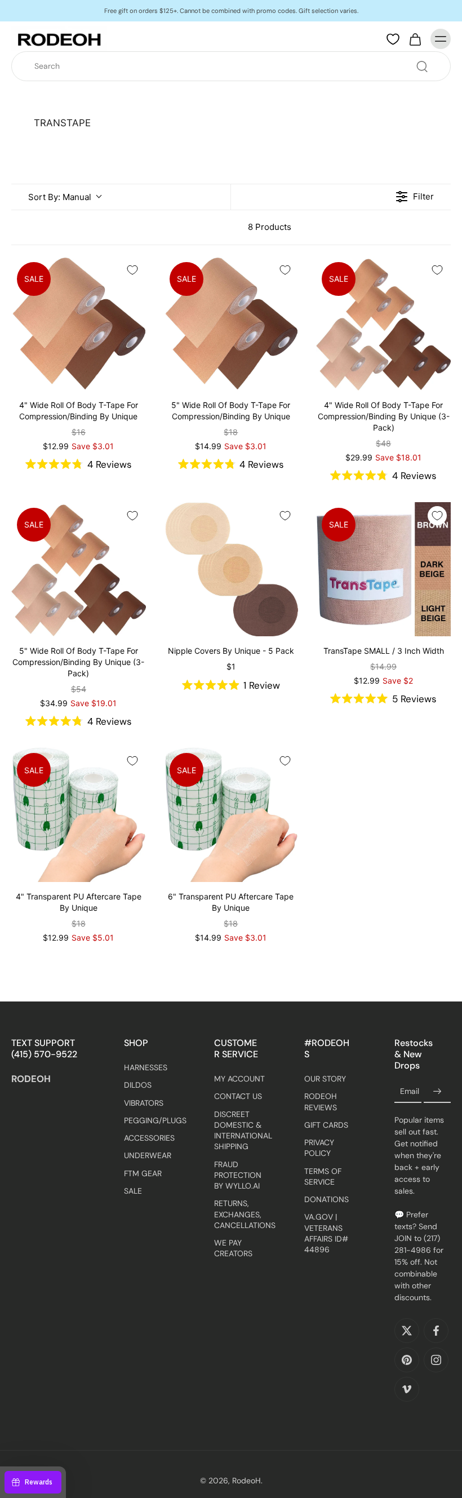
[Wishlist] (393, 39)
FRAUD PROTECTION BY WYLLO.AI (237, 1175)
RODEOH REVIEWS (320, 1102)
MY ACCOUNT (239, 1079)
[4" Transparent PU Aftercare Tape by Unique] (78, 814)
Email (409, 1092)
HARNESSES (145, 1068)
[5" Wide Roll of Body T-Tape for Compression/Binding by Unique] (231, 323)
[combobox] (234, 66)
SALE (133, 1191)
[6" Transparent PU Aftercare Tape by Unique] (231, 814)
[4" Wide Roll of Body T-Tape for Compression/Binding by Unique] (78, 323)
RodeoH (246, 1481)
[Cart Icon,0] (414, 39)
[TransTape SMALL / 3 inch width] (383, 569)
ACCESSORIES (149, 1138)
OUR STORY (325, 1079)
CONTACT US (238, 1097)
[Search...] (422, 66)
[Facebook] (436, 1331)
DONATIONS (326, 1200)
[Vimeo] (406, 1389)
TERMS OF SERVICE (322, 1176)
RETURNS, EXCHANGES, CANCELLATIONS (242, 1215)
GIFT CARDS (326, 1125)
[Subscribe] (437, 1092)
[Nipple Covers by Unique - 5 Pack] (231, 569)
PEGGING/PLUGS (152, 1120)
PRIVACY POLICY (319, 1148)
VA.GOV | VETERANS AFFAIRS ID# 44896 (326, 1233)
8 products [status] (269, 226)
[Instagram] (436, 1360)
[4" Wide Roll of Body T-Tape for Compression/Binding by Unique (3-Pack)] (383, 323)
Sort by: (59, 197)
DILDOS (138, 1085)
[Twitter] (406, 1331)
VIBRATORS (143, 1103)
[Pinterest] (406, 1360)
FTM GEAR (143, 1173)
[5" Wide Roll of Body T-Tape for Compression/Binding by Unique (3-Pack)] (78, 569)
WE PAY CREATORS (233, 1248)
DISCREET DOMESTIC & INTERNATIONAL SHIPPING (242, 1130)
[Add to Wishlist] (132, 269)
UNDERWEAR (147, 1156)
